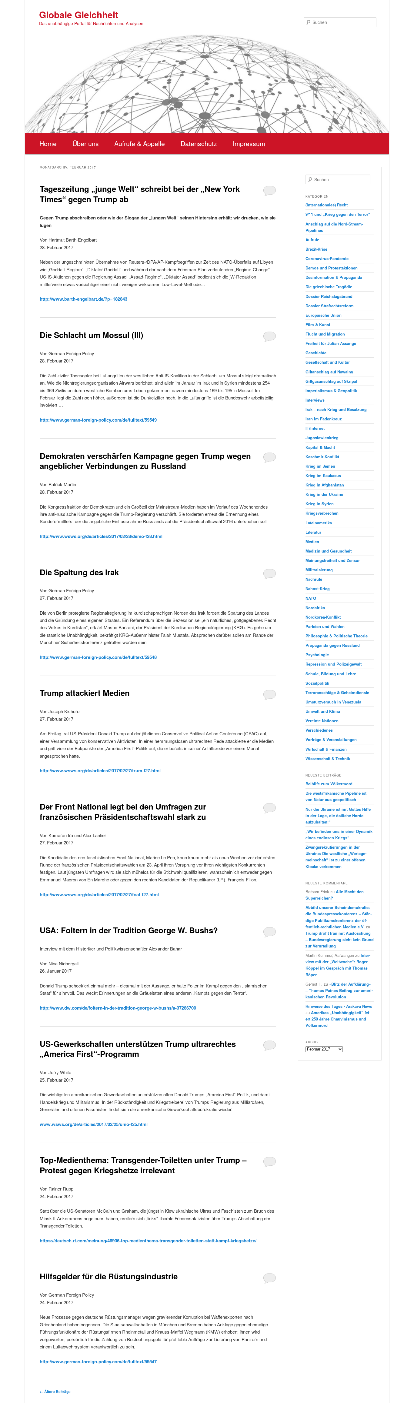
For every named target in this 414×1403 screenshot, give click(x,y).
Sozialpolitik (317, 683)
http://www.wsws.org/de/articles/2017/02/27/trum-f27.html (100, 770)
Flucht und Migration (325, 334)
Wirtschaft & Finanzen (326, 749)
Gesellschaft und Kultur (327, 362)
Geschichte (315, 353)
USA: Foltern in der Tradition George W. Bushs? (129, 930)
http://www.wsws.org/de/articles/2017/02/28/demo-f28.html (101, 536)
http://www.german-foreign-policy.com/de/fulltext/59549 (98, 419)
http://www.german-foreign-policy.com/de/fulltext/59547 (98, 1361)
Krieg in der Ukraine (324, 494)
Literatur (313, 532)
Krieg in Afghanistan (324, 485)
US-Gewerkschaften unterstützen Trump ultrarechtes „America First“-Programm (138, 1049)
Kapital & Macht (320, 447)
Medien (312, 541)
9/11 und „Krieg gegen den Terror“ (337, 214)
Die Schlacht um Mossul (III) (91, 334)
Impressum (249, 143)
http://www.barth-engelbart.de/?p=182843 (83, 299)
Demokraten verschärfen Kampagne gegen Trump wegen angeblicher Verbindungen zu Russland (145, 461)
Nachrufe (313, 579)
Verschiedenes (319, 730)
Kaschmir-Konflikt (322, 456)
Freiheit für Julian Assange (330, 343)
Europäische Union (323, 315)
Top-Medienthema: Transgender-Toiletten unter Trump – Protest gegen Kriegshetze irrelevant (143, 1165)
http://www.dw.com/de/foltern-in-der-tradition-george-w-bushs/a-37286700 (118, 1007)
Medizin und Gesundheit (328, 551)
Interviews (315, 400)
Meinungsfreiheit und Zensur (332, 560)
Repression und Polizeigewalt (333, 664)
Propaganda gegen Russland (332, 645)
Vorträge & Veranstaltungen (331, 739)
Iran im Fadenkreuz (323, 419)
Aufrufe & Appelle (139, 143)
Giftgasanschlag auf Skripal (331, 381)
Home (48, 143)
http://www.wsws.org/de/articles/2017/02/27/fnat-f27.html (99, 894)
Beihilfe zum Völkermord (328, 784)
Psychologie (317, 654)
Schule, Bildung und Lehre (330, 673)
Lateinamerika (318, 523)
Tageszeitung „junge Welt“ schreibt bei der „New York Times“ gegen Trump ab (140, 194)
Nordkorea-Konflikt (323, 617)
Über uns (85, 143)
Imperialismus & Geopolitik (331, 390)
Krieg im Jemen (320, 466)
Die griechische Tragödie (328, 286)
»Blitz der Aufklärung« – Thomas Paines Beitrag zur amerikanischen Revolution (339, 990)
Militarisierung (319, 570)
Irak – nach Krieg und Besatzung (336, 409)
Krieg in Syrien (319, 503)
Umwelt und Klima (322, 711)
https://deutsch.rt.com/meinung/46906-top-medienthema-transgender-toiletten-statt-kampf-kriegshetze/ (148, 1240)
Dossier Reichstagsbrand (328, 296)
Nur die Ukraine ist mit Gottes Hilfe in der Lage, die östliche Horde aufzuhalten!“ (338, 815)
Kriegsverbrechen (322, 513)
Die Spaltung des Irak (79, 572)
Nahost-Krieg (317, 588)
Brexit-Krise (316, 249)
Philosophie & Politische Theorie (336, 636)
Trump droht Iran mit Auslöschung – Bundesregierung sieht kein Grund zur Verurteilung (339, 939)
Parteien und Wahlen (325, 626)
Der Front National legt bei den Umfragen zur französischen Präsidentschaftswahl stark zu (123, 811)
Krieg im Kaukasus (323, 475)
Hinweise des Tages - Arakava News (338, 1006)
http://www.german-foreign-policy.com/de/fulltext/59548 (98, 657)
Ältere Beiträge (55, 1391)
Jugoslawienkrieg (322, 437)
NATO (310, 598)
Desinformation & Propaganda (333, 277)
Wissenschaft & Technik (327, 758)
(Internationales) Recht (326, 205)
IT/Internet (315, 428)
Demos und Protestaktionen (331, 268)
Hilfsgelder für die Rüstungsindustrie (109, 1276)
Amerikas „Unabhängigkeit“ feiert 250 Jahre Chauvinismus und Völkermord (337, 1019)
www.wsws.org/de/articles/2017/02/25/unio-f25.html (94, 1124)
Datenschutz (199, 143)
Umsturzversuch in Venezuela (333, 702)
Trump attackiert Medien (85, 692)
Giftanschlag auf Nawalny (329, 372)
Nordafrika (315, 607)
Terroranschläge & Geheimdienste (337, 692)
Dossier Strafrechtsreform (329, 306)
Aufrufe (312, 239)
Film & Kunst (317, 324)
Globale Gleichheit (78, 14)
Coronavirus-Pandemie (327, 258)
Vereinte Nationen (322, 720)
